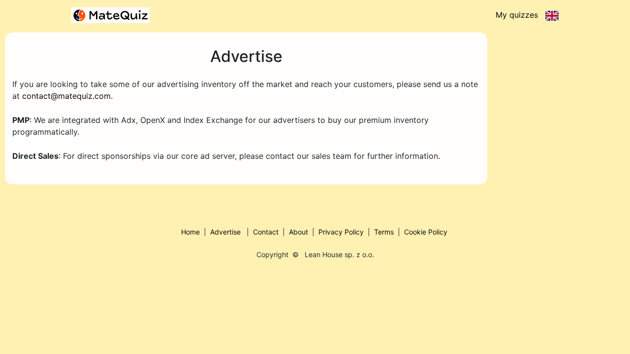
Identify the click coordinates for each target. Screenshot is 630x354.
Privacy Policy (341, 232)
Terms (384, 232)
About (298, 232)
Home (190, 232)
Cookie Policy (425, 232)
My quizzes (517, 15)
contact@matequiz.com (66, 96)
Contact (266, 232)
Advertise (225, 232)
